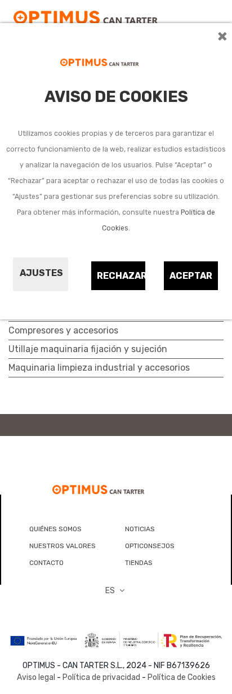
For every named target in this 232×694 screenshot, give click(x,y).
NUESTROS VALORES (62, 546)
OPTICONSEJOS (150, 546)
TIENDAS (139, 563)
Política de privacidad (101, 677)
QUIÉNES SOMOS (55, 529)
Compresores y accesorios (63, 330)
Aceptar (190, 275)
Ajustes (41, 273)
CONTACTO (46, 563)
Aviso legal (36, 677)
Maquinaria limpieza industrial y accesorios (99, 367)
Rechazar (121, 275)
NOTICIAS (140, 529)
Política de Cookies (182, 677)
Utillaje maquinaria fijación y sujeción (87, 349)
